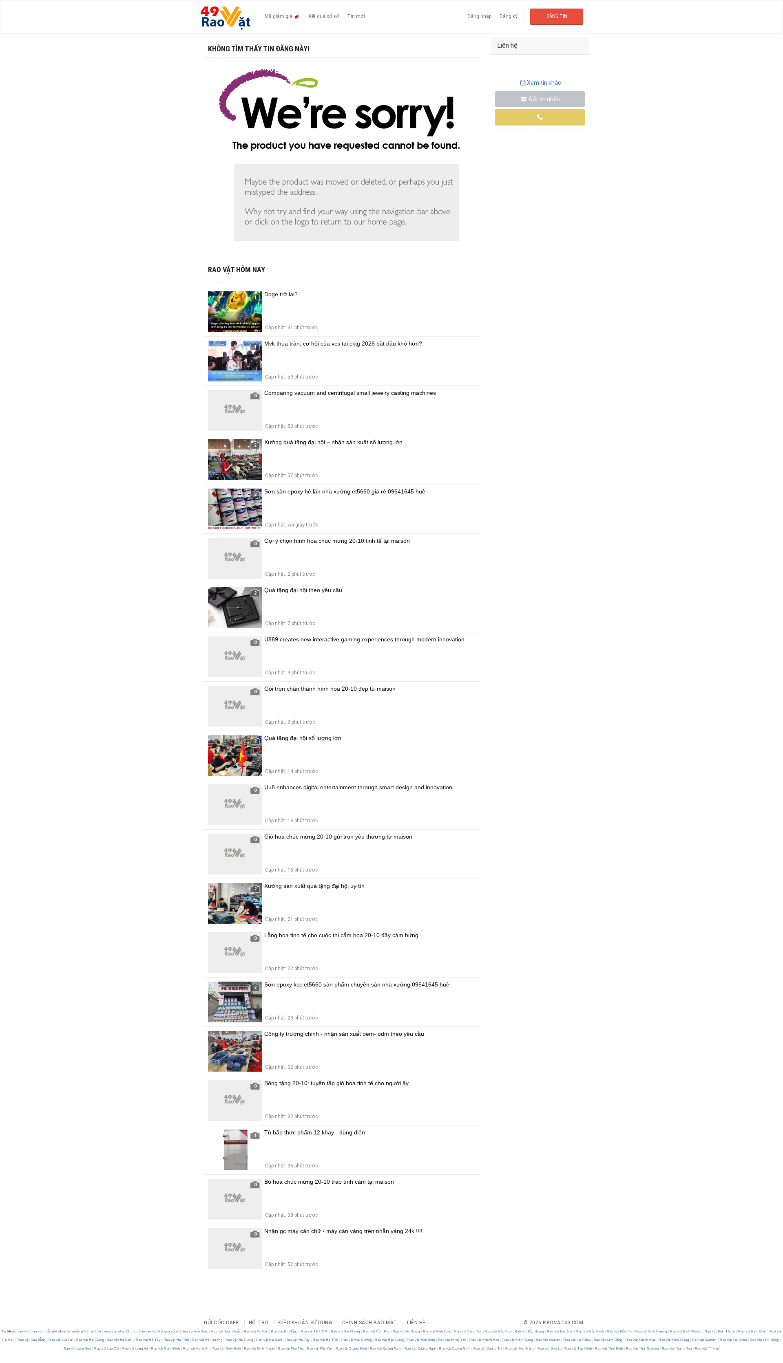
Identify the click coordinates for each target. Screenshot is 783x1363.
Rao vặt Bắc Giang (529, 1331)
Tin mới (356, 16)
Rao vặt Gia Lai (61, 1340)
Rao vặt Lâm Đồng (608, 1340)
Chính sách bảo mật (369, 1323)
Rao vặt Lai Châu (577, 1340)
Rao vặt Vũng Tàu (468, 1331)
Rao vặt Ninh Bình (226, 1348)
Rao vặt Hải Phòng (345, 1331)
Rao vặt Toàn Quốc (226, 1331)
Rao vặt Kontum (548, 1340)
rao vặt (23, 1331)
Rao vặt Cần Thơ (376, 1331)
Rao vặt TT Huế (707, 1348)
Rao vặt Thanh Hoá (677, 1348)
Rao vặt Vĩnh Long (437, 1331)
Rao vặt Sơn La (549, 1348)
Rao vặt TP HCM (314, 1331)
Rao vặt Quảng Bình (351, 1348)
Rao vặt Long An (135, 1348)
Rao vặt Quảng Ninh (454, 1348)
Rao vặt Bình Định (752, 1331)
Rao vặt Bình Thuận (719, 1331)
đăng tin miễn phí (72, 1331)
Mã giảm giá (279, 16)
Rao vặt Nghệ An (196, 1348)
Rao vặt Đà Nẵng (284, 1331)
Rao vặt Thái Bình (609, 1348)
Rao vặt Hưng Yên (452, 1340)
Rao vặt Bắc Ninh (590, 1331)
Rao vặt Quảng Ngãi (420, 1348)
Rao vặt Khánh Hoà (485, 1340)
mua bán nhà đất (117, 1331)
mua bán (94, 1331)
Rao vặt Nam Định (165, 1348)
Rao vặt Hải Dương (207, 1340)
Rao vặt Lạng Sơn (78, 1348)
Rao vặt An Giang (406, 1331)
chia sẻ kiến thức (194, 1331)
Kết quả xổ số (324, 16)
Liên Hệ (416, 1323)
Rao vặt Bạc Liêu (560, 1331)
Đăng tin (556, 16)
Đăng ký (509, 16)
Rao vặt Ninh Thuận (259, 1348)
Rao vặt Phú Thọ (291, 1348)
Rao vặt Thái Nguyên (642, 1348)
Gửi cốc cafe (221, 1323)
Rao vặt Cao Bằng (31, 1340)
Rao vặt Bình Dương (651, 1331)
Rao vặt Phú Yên (320, 1348)
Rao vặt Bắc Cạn (498, 1331)
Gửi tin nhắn (544, 99)
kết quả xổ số (169, 1331)
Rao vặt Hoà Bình (421, 1340)
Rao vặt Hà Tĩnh (176, 1340)
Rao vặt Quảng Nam (386, 1348)
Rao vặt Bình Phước (686, 1331)
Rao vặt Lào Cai (107, 1348)
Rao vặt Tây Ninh (578, 1348)
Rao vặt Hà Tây (148, 1340)
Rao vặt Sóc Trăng (519, 1348)
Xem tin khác (544, 82)
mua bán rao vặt (144, 1331)
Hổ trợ (259, 1323)
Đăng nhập (479, 16)
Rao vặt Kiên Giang (518, 1340)
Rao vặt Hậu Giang (390, 1340)
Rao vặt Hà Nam (120, 1340)
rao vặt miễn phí (44, 1331)
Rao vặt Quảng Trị (487, 1348)
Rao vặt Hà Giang (90, 1340)
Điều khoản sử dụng (305, 1323)
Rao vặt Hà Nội (256, 1331)
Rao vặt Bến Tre (619, 1331)
